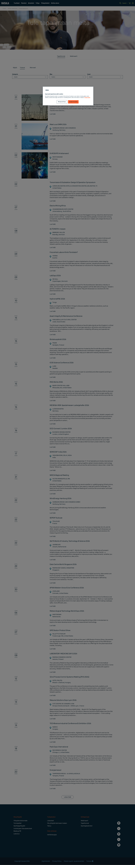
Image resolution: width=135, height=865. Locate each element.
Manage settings (62, 101)
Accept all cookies (73, 101)
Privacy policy (87, 97)
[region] (68, 96)
